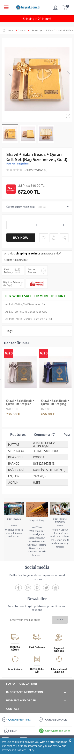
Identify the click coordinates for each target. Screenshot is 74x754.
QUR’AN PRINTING (19, 719)
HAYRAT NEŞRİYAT (18, 163)
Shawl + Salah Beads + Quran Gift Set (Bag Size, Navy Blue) (55, 402)
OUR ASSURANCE (56, 719)
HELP (13, 730)
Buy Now (20, 237)
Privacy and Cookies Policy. (18, 750)
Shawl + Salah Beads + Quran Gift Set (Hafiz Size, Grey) (20, 402)
